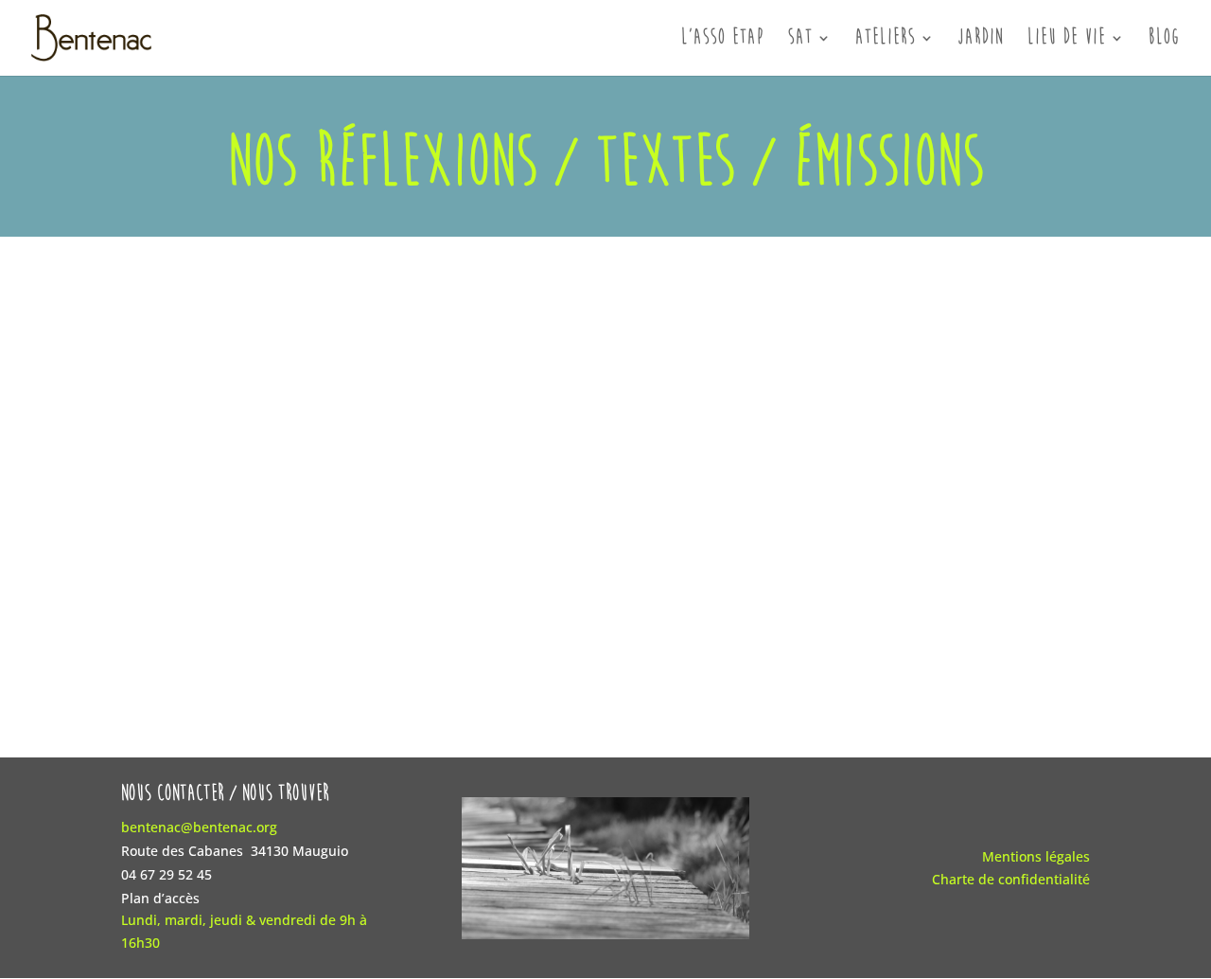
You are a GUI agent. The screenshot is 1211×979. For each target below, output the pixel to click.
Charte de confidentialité (1011, 879)
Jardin (981, 39)
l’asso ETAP (722, 39)
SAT (800, 39)
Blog (1165, 39)
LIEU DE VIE (1066, 39)
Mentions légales (1036, 856)
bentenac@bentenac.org (199, 827)
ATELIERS (885, 39)
